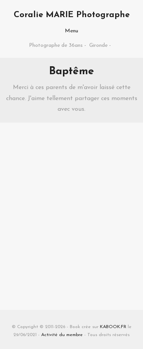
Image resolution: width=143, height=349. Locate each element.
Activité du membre (62, 335)
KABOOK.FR (113, 327)
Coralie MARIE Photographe (72, 15)
